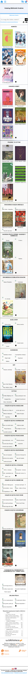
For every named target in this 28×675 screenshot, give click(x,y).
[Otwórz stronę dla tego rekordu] (8, 37)
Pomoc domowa (8, 635)
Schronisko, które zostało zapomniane (12, 627)
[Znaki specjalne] (26, 22)
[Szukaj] (26, 19)
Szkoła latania (8, 619)
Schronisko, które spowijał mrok (11, 634)
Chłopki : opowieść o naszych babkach (12, 622)
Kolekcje (16, 22)
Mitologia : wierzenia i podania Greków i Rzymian (14, 615)
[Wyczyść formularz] (23, 22)
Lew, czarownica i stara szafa (10, 614)
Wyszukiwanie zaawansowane (7, 22)
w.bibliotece (13, 644)
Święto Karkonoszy (9, 633)
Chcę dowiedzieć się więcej (7, 672)
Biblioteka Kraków (14, 15)
